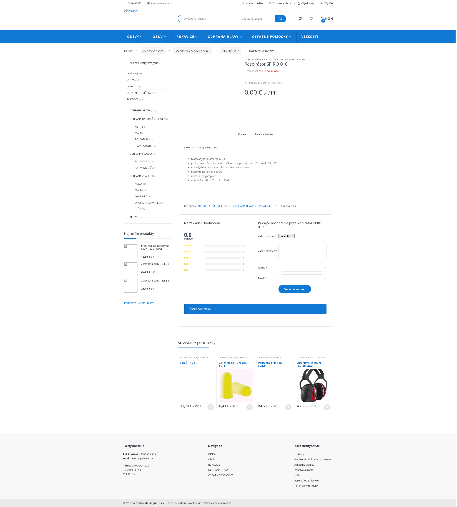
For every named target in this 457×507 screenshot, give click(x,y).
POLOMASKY (142, 139)
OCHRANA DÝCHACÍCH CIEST (193, 50)
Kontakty (299, 454)
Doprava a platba (282, 3)
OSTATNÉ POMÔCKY (270, 36)
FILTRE (139, 126)
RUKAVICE (185, 36)
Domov (128, 50)
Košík (297, 475)
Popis (242, 134)
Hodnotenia (264, 134)
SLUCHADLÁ (142, 161)
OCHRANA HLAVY (223, 36)
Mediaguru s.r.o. (154, 503)
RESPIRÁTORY (230, 50)
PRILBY (279, 357)
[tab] (242, 136)
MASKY (139, 133)
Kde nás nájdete (254, 3)
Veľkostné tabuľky (304, 464)
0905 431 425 (134, 3)
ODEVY (133, 36)
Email (262, 278)
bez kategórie (134, 73)
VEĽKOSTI (309, 36)
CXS (293, 206)
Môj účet (328, 3)
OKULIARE (141, 196)
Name (262, 267)
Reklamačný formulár (306, 485)
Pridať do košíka (249, 407)
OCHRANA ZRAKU (139, 176)
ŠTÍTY (138, 209)
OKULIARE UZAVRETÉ (147, 202)
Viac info (210, 407)
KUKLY (138, 183)
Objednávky (307, 3)
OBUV (158, 36)
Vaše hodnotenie (267, 236)
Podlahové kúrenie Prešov (139, 303)
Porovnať (277, 82)
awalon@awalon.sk (161, 3)
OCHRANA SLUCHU (140, 153)
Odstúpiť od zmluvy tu (306, 480)
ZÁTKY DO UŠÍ (143, 167)
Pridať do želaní (257, 82)
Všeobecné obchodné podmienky (313, 459)
